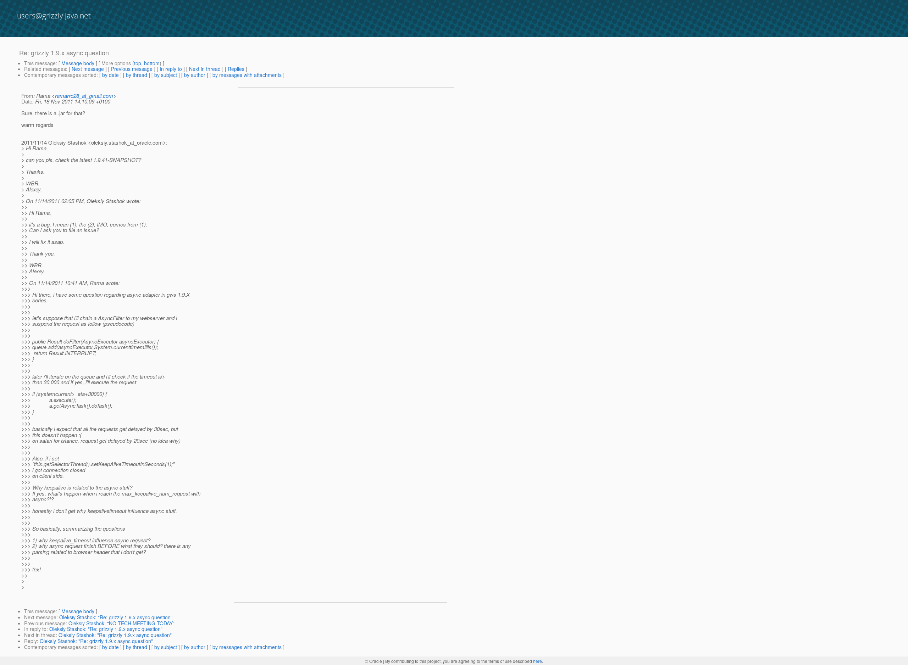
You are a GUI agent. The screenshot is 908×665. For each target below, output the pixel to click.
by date (110, 74)
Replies (236, 68)
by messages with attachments (247, 74)
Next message (88, 68)
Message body (77, 63)
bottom (152, 63)
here (537, 661)
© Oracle (373, 661)
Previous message (132, 68)
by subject (165, 74)
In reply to (171, 68)
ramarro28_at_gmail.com (84, 95)
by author (194, 74)
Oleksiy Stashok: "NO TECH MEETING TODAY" (121, 623)
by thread (136, 74)
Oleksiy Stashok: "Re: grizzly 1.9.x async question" (115, 617)
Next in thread (205, 68)
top (137, 63)
